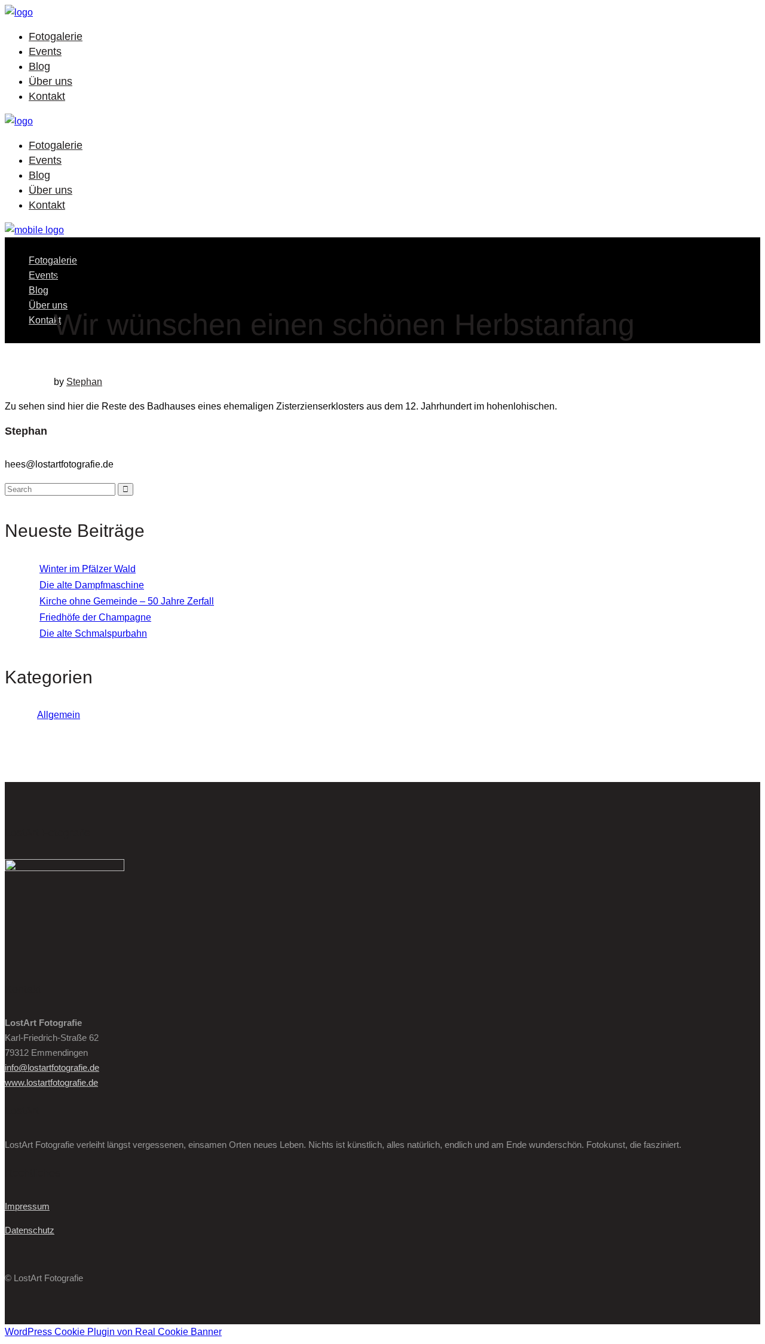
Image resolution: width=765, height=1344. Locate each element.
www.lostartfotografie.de (51, 1082)
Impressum (27, 1206)
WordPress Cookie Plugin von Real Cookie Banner (113, 1332)
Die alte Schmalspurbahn (93, 633)
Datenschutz (29, 1230)
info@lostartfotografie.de (52, 1067)
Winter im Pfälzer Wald (87, 569)
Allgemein (58, 715)
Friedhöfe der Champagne (95, 617)
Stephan (84, 382)
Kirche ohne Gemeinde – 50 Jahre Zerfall (126, 601)
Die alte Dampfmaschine (91, 585)
